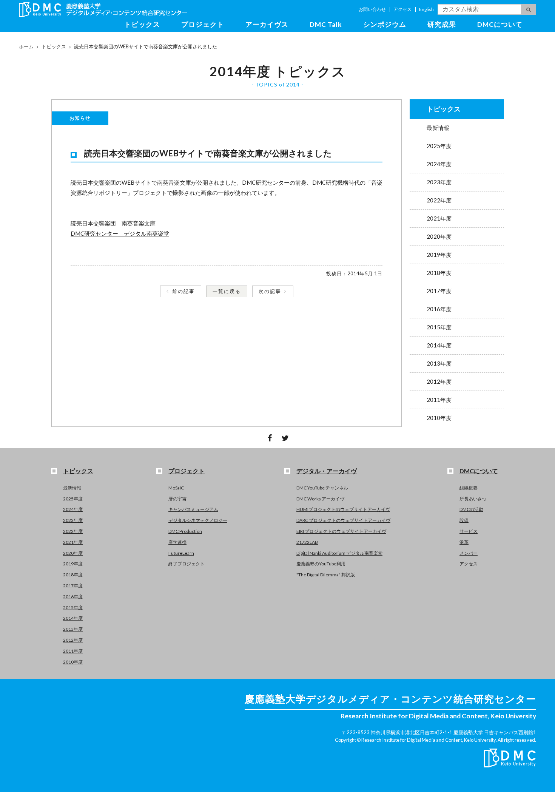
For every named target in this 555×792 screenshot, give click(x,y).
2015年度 (439, 327)
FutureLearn (181, 553)
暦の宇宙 (177, 499)
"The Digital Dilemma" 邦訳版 (325, 574)
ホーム (26, 46)
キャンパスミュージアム (193, 509)
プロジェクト (202, 24)
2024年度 (439, 164)
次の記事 (270, 291)
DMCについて (500, 24)
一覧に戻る (227, 291)
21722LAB (307, 542)
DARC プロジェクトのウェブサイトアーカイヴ (343, 520)
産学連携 (177, 542)
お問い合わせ (372, 9)
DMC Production (185, 531)
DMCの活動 (471, 509)
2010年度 (439, 417)
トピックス (142, 24)
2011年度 (439, 399)
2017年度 (439, 290)
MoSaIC (176, 488)
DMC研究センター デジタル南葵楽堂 (120, 233)
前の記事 (183, 291)
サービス (468, 531)
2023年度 (439, 182)
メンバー (468, 553)
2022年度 (439, 200)
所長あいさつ (473, 499)
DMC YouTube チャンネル (322, 488)
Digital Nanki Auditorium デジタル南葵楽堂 (339, 553)
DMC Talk (326, 24)
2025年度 (439, 145)
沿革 (464, 542)
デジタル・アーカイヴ (326, 470)
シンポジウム (384, 24)
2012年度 (439, 381)
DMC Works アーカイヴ (320, 499)
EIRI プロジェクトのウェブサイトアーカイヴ (341, 531)
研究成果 (441, 24)
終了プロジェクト (186, 564)
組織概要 (468, 488)
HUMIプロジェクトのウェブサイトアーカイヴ (343, 509)
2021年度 (439, 218)
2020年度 (439, 236)
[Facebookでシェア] (270, 437)
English (426, 9)
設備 (464, 520)
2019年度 (439, 254)
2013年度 (439, 363)
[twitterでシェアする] (285, 437)
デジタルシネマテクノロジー (197, 520)
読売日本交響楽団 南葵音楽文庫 (113, 223)
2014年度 (439, 345)
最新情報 (438, 127)
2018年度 (439, 272)
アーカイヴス (266, 24)
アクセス (402, 9)
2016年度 (439, 309)
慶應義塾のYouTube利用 (320, 564)
